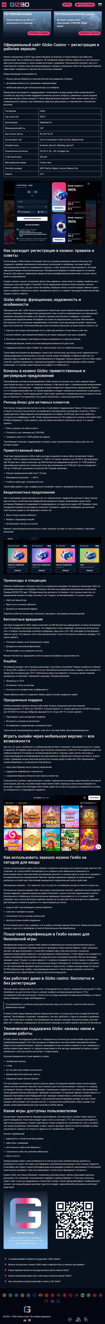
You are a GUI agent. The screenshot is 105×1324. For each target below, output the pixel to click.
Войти (67, 4)
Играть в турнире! (89, 33)
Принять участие (38, 33)
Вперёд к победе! (25, 1229)
